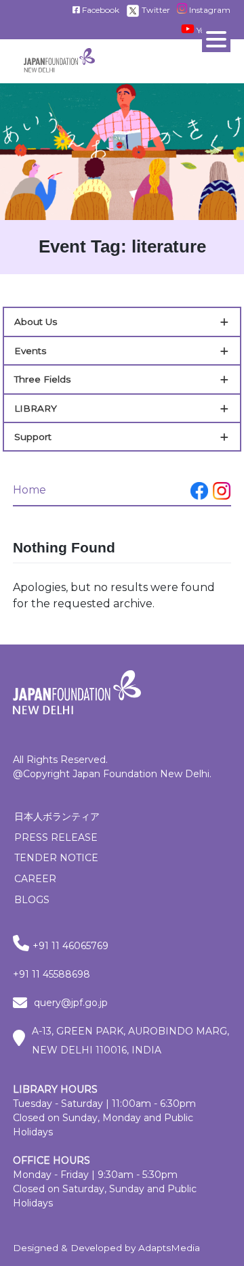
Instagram (208, 10)
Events (30, 350)
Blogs (31, 900)
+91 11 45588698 (51, 974)
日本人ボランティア (57, 816)
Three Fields (42, 379)
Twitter (155, 10)
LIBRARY (35, 408)
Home (29, 489)
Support (33, 436)
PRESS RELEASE (56, 837)
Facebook (99, 10)
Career (35, 879)
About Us (35, 321)
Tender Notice (56, 858)
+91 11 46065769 (70, 946)
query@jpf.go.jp (71, 1003)
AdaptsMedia (169, 1247)
